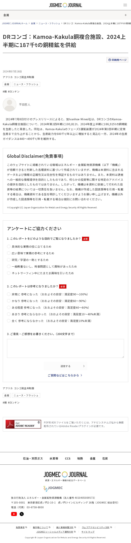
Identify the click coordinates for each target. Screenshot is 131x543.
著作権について (42, 527)
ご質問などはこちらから (63, 375)
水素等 (54, 458)
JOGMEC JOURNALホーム (15, 23)
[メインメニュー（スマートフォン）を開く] (125, 5)
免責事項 (21, 527)
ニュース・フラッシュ (49, 23)
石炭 (105, 458)
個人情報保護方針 (66, 527)
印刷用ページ (119, 59)
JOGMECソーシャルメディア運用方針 (56, 531)
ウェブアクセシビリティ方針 (97, 527)
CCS (67, 458)
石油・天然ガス (33, 458)
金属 (6, 15)
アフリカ (8, 77)
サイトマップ (88, 531)
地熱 (80, 458)
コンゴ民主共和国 (24, 77)
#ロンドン (13, 91)
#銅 (5, 91)
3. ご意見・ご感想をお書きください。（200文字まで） (41, 334)
